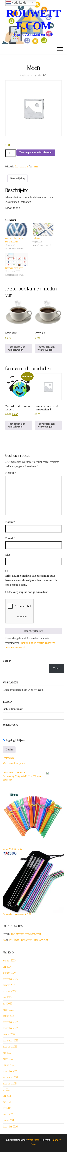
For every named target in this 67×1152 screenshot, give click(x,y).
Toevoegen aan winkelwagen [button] (16, 348)
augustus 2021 (10, 1083)
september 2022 (10, 1040)
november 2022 (10, 1028)
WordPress (33, 1139)
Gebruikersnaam (13, 708)
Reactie (10, 472)
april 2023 (7, 1003)
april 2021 (7, 1108)
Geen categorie (21, 166)
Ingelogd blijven (15, 740)
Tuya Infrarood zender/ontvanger (25, 934)
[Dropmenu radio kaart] (16, 259)
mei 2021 (7, 1102)
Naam (10, 521)
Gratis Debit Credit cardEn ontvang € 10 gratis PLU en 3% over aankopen (22, 776)
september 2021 (10, 1077)
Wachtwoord (10, 724)
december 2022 (10, 1022)
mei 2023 (7, 997)
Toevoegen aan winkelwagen (35, 152)
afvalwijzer (36, 238)
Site (7, 554)
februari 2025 (9, 960)
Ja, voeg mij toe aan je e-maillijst (28, 592)
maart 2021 (8, 1114)
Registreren (8, 758)
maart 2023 (8, 1009)
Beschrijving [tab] (17, 178)
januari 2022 (8, 1065)
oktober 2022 (9, 1034)
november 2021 (10, 1071)
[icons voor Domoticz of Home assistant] (16, 229)
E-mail (10, 538)
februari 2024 (9, 972)
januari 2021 (8, 1120)
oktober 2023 (9, 985)
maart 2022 (8, 1058)
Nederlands (18, 2)
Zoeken (7, 660)
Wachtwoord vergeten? (14, 763)
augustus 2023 (10, 991)
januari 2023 (8, 1015)
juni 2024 (7, 966)
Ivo (44, 75)
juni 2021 (7, 1095)
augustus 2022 (10, 1046)
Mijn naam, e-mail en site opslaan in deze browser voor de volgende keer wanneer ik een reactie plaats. (31, 580)
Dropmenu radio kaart (14, 267)
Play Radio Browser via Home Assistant (28, 940)
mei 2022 (7, 1052)
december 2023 (10, 979)
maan (36, 166)
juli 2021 (6, 1089)
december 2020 (10, 1126)
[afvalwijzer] (43, 229)
